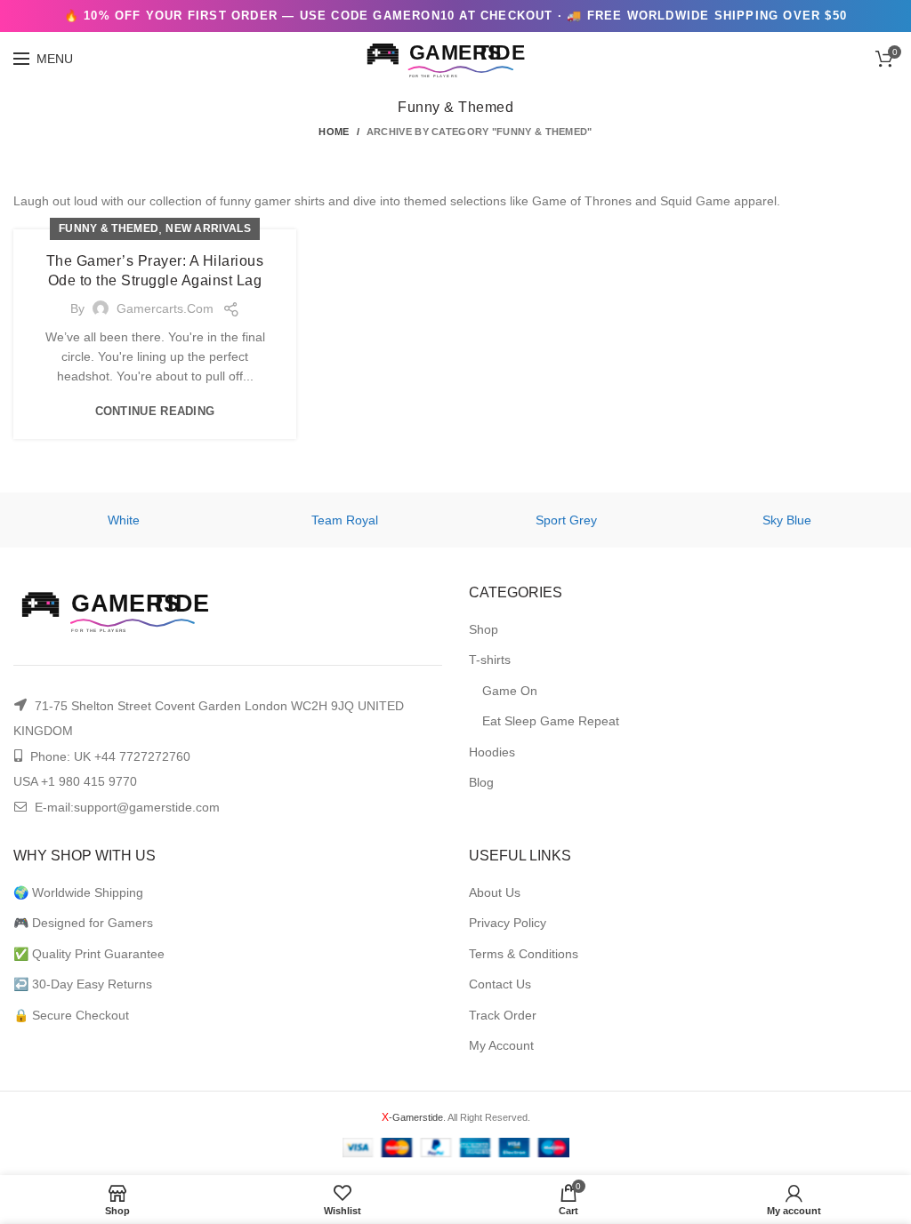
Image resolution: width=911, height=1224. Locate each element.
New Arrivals (208, 228)
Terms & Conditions (523, 954)
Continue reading (155, 411)
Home (333, 131)
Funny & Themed (108, 228)
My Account (501, 1045)
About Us (494, 892)
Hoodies (492, 752)
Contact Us (500, 984)
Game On (509, 691)
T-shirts (490, 659)
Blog (481, 782)
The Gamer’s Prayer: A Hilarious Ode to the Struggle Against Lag (155, 270)
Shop (483, 629)
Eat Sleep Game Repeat (550, 721)
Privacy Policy (507, 923)
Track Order (502, 1015)
